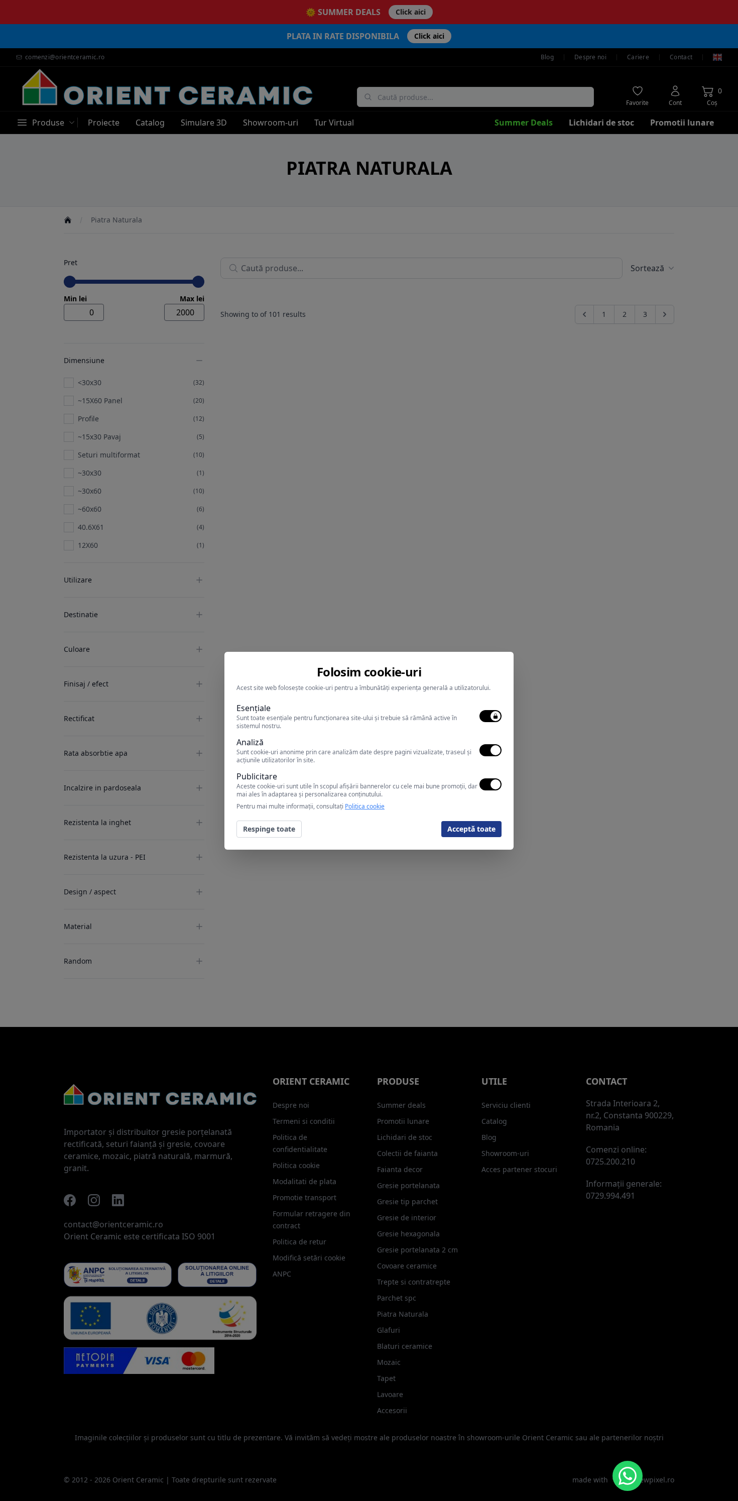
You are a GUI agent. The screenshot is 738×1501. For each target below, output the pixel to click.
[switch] (490, 716)
